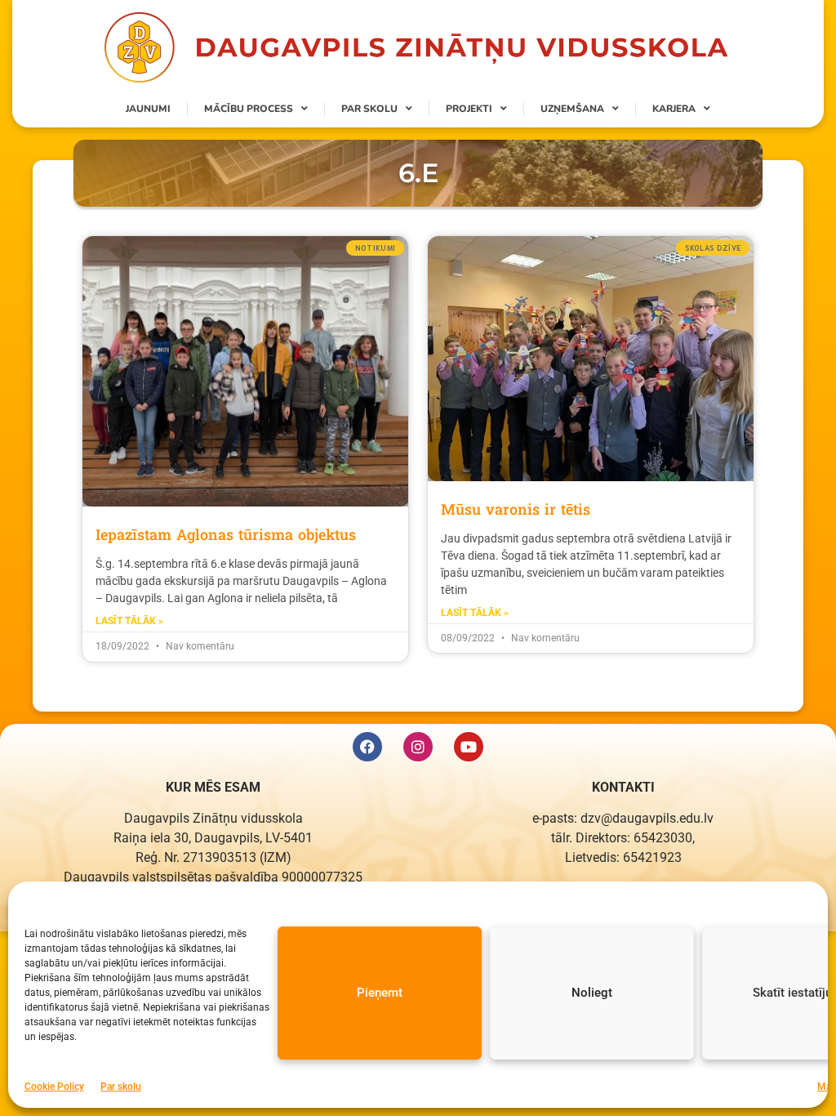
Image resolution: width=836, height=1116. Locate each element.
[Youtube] (468, 746)
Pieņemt (379, 992)
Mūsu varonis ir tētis (515, 509)
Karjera (674, 108)
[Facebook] (367, 746)
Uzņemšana (572, 108)
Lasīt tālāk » (129, 621)
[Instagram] (418, 746)
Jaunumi (148, 108)
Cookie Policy (54, 1086)
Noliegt (591, 992)
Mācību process (248, 108)
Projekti (469, 108)
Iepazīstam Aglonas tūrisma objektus (226, 534)
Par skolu (120, 1086)
